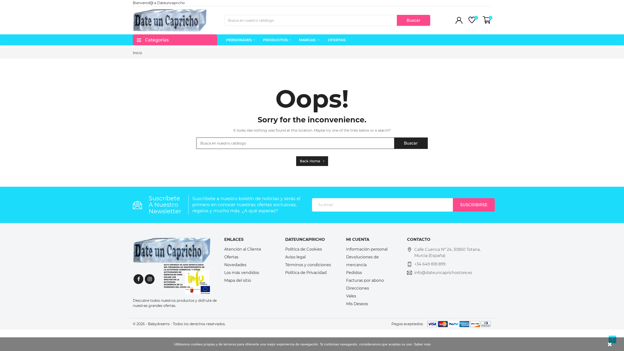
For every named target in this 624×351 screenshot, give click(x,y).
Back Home (311, 161)
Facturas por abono (365, 280)
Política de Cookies (303, 249)
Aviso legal (295, 257)
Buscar (413, 20)
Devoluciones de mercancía (362, 261)
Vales (351, 296)
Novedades (235, 265)
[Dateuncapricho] (172, 265)
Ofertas (231, 257)
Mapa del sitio (237, 280)
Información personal (367, 249)
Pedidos (354, 272)
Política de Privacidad (306, 272)
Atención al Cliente (242, 249)
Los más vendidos (241, 272)
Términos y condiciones (308, 265)
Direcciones (357, 288)
